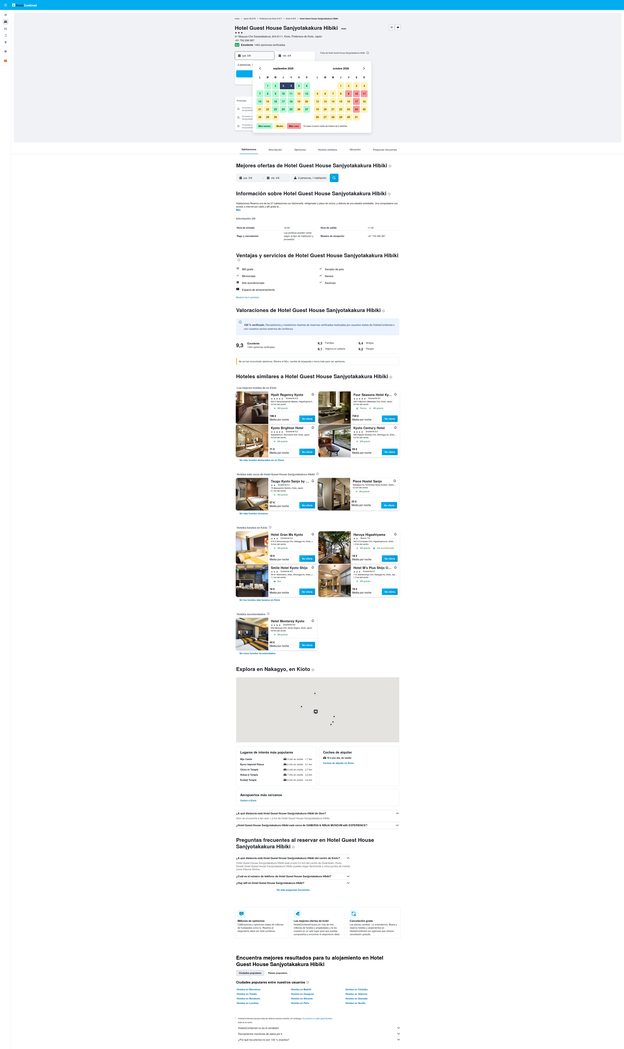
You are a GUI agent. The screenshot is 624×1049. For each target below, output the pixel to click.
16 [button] (275, 101)
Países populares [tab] (277, 973)
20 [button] (306, 101)
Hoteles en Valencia (356, 994)
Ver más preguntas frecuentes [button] (293, 889)
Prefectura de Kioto (268, 18)
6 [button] (306, 86)
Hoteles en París (300, 1003)
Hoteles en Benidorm (248, 998)
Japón (246, 18)
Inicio (237, 18)
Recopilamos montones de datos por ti (260, 1034)
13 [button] (306, 93)
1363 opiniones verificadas (269, 45)
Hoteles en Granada (356, 998)
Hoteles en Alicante (302, 998)
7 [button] (260, 93)
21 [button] (259, 109)
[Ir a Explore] (5, 42)
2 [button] (275, 86)
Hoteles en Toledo (247, 994)
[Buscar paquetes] (5, 35)
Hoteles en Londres (248, 1003)
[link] (262, 460)
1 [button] (267, 86)
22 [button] (267, 109)
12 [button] (298, 93)
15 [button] (267, 101)
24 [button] (283, 109)
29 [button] (267, 117)
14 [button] (259, 101)
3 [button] (283, 86)
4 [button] (291, 86)
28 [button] (259, 117)
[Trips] (5, 51)
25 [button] (291, 109)
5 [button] (299, 86)
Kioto (288, 18)
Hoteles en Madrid (301, 989)
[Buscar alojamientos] (5, 22)
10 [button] (283, 93)
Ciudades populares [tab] (250, 973)
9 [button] (275, 93)
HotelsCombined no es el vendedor (258, 1028)
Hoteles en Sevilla (355, 1003)
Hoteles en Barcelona (248, 989)
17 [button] (283, 101)
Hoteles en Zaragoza (302, 994)
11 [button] (291, 93)
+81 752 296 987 (244, 40)
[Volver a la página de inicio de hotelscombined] (24, 5)
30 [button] (275, 117)
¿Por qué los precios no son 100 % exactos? (263, 1040)
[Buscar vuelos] (5, 15)
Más (238, 209)
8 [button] (267, 93)
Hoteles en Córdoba (356, 989)
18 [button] (291, 101)
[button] (5, 5)
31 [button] (356, 117)
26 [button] (298, 109)
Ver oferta (307, 418)
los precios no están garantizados (317, 1018)
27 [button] (306, 109)
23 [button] (275, 109)
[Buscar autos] (5, 28)
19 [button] (298, 101)
